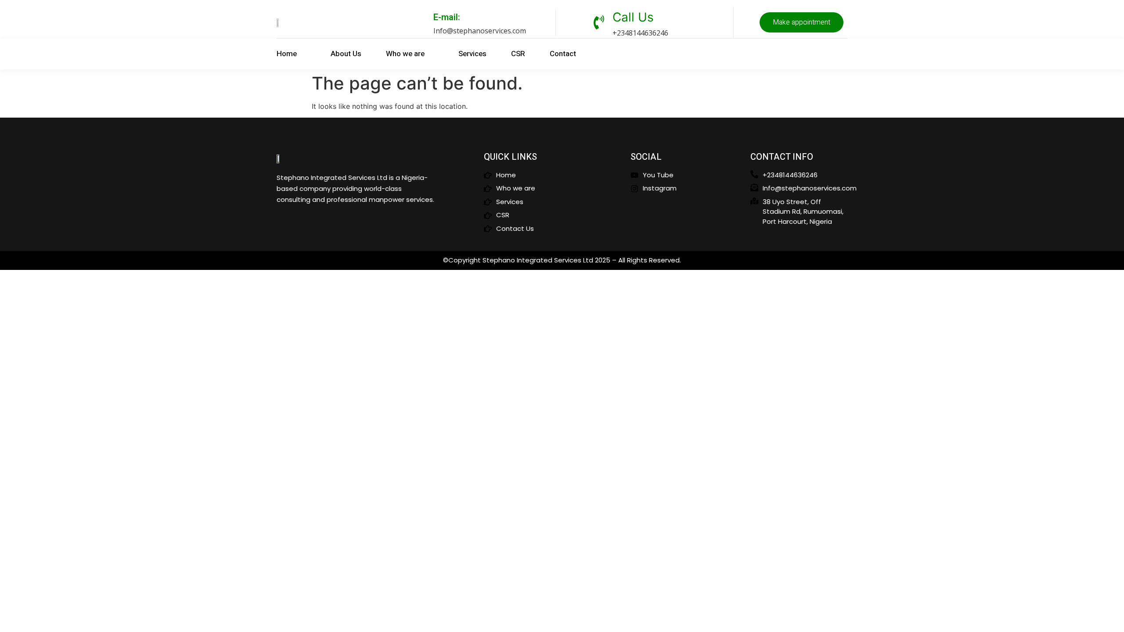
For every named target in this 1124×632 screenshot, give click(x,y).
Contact (563, 53)
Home (287, 53)
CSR (518, 53)
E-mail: (446, 17)
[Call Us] (599, 22)
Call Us (633, 17)
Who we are (405, 53)
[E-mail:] (420, 22)
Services (472, 53)
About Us (346, 53)
